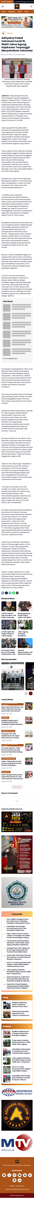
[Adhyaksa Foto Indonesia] (17, 6)
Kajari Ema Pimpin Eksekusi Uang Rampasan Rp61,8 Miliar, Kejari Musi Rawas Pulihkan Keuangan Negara (18, 986)
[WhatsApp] (13, 593)
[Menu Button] (2, 6)
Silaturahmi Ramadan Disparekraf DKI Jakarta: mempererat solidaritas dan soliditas (21, 1013)
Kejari (27, 12)
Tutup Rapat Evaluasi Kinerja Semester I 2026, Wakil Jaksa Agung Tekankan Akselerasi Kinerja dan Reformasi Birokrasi (18, 943)
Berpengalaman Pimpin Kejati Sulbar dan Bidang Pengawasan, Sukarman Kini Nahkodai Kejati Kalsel (25, 615)
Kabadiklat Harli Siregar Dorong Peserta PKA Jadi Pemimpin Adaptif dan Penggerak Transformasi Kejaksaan (16, 928)
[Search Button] (31, 6)
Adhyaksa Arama (8, 731)
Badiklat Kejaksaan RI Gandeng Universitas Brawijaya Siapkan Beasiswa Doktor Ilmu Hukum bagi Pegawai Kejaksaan (12, 722)
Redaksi (12, 1186)
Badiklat (5, 718)
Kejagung (11, 12)
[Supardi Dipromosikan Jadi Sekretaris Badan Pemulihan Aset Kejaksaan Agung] (25, 643)
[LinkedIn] (14, 1180)
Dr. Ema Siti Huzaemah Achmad (10, 704)
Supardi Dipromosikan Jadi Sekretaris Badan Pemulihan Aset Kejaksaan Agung (25, 652)
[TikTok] (30, 1175)
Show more (17, 787)
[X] (6, 593)
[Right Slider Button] (32, 11)
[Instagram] (14, 1175)
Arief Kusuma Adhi (8, 758)
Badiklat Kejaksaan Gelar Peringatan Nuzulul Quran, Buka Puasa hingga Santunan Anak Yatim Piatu (21, 1004)
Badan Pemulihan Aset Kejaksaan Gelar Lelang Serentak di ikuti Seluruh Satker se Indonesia (12, 686)
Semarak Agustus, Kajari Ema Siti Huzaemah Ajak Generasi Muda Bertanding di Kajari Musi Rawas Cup (11, 750)
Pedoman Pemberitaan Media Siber (17, 1189)
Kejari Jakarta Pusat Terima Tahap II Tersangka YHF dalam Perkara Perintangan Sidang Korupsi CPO (18, 936)
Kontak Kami (20, 1186)
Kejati (20, 12)
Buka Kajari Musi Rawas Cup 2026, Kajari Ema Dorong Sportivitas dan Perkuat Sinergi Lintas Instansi (12, 709)
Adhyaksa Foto (19, 1195)
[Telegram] (10, 593)
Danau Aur (6, 772)
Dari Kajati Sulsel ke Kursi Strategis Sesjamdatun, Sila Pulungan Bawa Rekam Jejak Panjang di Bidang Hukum (8, 652)
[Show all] (30, 997)
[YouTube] (20, 1175)
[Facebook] (2, 593)
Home (3, 12)
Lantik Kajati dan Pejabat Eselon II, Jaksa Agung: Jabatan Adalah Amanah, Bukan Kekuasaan (7, 634)
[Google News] (25, 1175)
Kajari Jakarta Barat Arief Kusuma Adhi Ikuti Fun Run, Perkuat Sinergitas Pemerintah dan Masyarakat (12, 763)
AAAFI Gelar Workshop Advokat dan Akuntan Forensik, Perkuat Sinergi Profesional (19, 957)
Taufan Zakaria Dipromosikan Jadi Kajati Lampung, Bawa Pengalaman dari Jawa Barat (8, 615)
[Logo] (17, 1161)
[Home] (3, 33)
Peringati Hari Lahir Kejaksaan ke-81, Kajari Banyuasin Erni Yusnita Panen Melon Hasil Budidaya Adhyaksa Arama (12, 736)
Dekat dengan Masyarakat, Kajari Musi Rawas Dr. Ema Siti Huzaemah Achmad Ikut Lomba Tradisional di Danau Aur (12, 777)
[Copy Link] (17, 593)
